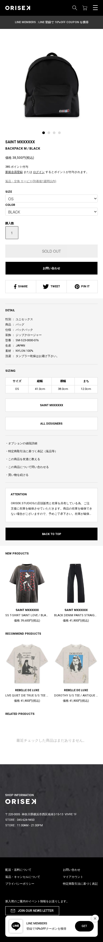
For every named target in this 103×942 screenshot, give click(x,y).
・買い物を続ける (17, 475)
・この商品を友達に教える (22, 459)
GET (84, 926)
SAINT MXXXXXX (20, 142)
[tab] (45, 134)
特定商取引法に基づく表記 (80, 883)
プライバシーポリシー (19, 883)
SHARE (21, 286)
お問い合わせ (51, 268)
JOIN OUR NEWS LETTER (36, 910)
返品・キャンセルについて (22, 877)
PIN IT (84, 286)
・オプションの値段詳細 (21, 443)
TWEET (54, 286)
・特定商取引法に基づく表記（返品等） (31, 451)
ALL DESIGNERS (51, 423)
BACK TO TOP (51, 534)
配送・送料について (18, 870)
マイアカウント (73, 877)
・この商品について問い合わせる (27, 467)
